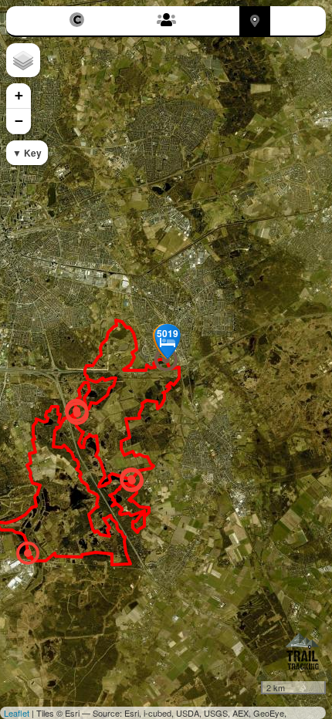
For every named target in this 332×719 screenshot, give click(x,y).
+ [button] (19, 95)
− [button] (19, 121)
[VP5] (132, 480)
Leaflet (16, 713)
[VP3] (77, 413)
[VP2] (27, 553)
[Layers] (23, 60)
